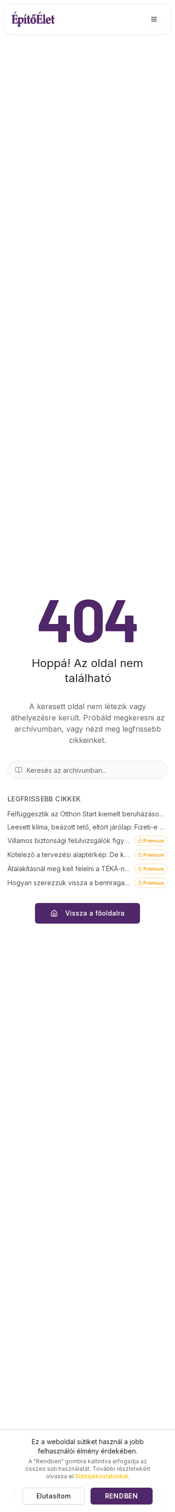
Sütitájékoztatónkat (101, 1476)
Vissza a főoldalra (95, 913)
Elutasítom (53, 1496)
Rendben (121, 1496)
